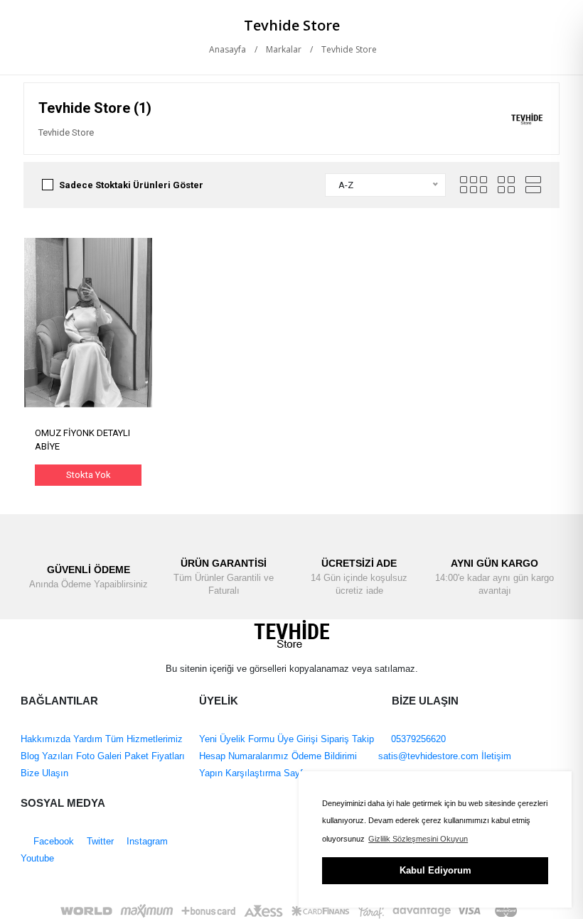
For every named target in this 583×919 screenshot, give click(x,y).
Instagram (146, 841)
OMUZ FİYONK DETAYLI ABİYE (82, 440)
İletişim (494, 756)
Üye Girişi (297, 739)
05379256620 (417, 739)
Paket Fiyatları (153, 756)
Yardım (86, 739)
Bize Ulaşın (44, 773)
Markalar (283, 49)
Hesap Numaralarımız (244, 756)
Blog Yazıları (47, 756)
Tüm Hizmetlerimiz (142, 739)
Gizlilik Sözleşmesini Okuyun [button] (418, 838)
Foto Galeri (97, 756)
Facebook (52, 841)
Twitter (99, 841)
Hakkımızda (45, 739)
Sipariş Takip (347, 739)
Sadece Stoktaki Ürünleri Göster (131, 185)
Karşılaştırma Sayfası (269, 773)
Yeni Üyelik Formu (236, 739)
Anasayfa (226, 49)
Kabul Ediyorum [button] (435, 870)
